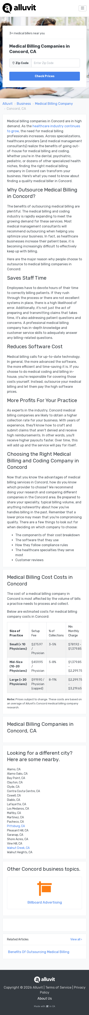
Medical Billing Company (54, 104)
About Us (44, 998)
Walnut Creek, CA (18, 848)
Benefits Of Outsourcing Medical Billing (38, 952)
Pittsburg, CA (16, 826)
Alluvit (7, 104)
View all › (76, 939)
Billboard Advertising (44, 902)
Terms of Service (58, 987)
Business (24, 104)
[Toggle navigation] (83, 8)
